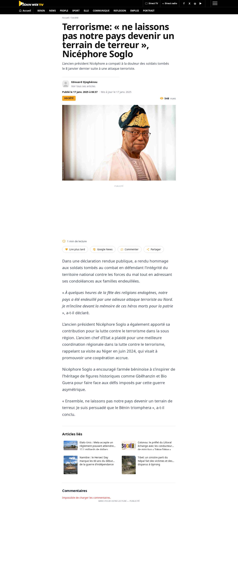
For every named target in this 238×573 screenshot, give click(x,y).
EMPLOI (134, 10)
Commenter (132, 249)
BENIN (41, 10)
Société (74, 17)
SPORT (76, 10)
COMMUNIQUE (101, 10)
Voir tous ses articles (83, 86)
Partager (156, 249)
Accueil (65, 17)
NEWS (52, 10)
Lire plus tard (77, 249)
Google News (105, 249)
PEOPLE (64, 10)
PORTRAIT (149, 10)
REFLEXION (120, 10)
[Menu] (215, 3)
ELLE (86, 10)
